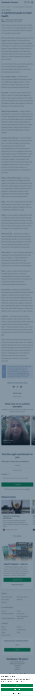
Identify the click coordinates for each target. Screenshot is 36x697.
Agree (17, 685)
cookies (8, 678)
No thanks (17, 689)
